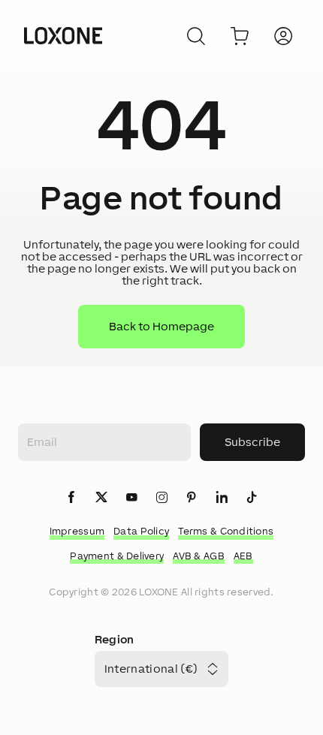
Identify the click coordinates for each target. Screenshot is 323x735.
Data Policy (141, 531)
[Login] (283, 36)
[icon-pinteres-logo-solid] (192, 498)
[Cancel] (196, 36)
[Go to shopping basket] (239, 36)
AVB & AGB (199, 556)
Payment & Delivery (117, 556)
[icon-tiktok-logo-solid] (252, 498)
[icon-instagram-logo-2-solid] (161, 498)
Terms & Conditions (225, 531)
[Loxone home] (63, 36)
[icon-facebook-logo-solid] (71, 498)
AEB (243, 556)
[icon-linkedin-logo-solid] (222, 498)
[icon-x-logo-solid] (101, 498)
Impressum (77, 531)
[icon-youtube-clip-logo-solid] (131, 498)
